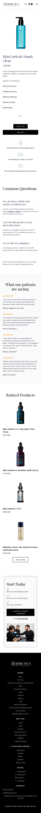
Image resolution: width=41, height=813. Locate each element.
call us (18, 211)
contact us (11, 211)
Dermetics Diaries (20, 689)
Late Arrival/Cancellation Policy (20, 707)
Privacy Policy (20, 711)
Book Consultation (20, 704)
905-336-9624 (23, 619)
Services (20, 680)
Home (20, 677)
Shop (20, 692)
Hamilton (20, 759)
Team (20, 726)
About (20, 723)
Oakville (20, 753)
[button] (30, 4)
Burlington (20, 750)
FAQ (20, 701)
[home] (13, 4)
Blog (20, 686)
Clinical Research (20, 735)
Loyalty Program (20, 741)
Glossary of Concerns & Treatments (21, 683)
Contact (20, 695)
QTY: (20, 116)
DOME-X (21, 738)
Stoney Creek (20, 762)
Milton (20, 756)
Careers (20, 698)
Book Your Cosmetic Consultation (20, 612)
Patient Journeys (20, 732)
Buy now (20, 132)
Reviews (20, 729)
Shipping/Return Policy (20, 714)
